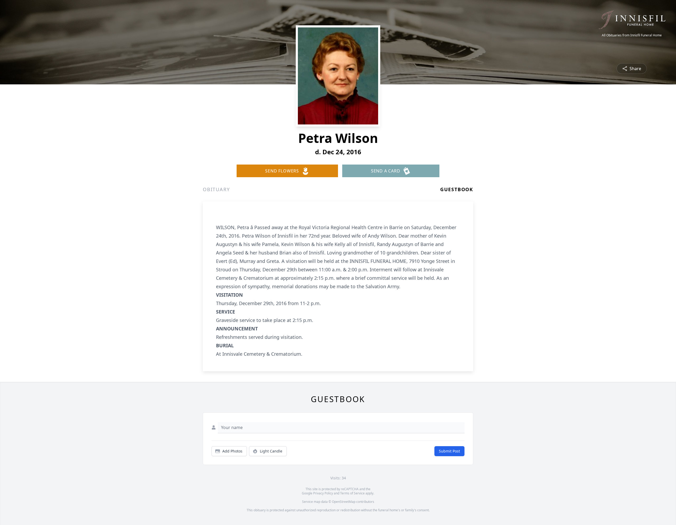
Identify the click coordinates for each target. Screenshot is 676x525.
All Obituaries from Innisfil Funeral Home (632, 35)
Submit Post (449, 451)
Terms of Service (352, 493)
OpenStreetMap (343, 501)
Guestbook (456, 189)
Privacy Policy (323, 493)
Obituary (216, 189)
